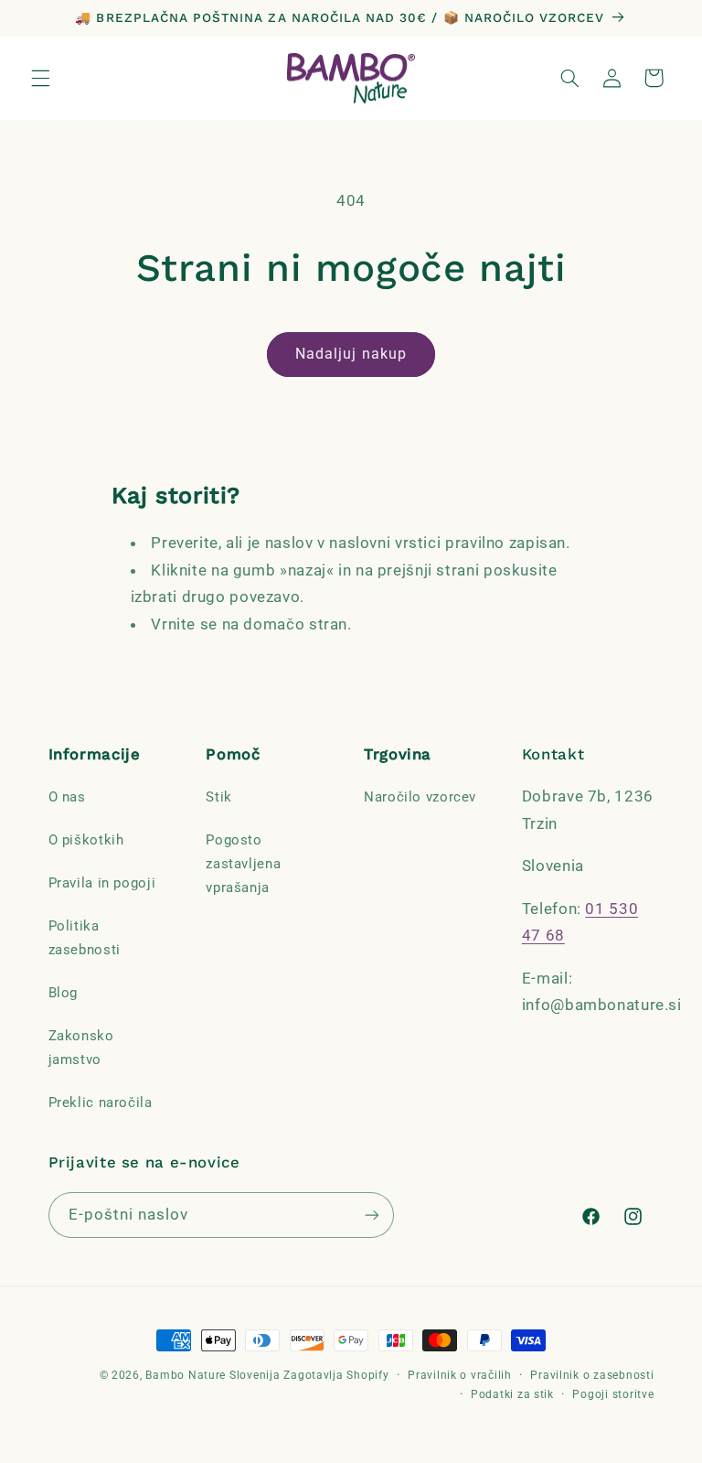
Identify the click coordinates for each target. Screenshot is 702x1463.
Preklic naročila (100, 1102)
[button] (40, 78)
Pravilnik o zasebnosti (592, 1375)
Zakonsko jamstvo (81, 1047)
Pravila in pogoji (102, 883)
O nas (67, 797)
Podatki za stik (512, 1394)
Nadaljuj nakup (351, 353)
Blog (63, 992)
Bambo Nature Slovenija (212, 1375)
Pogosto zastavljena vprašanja (243, 864)
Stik (219, 797)
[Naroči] (371, 1214)
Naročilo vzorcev (420, 797)
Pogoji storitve (613, 1394)
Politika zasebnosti (84, 938)
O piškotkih (86, 840)
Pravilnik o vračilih (460, 1375)
